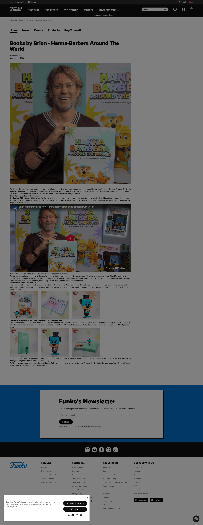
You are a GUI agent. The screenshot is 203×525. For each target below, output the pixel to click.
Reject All (75, 509)
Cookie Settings (75, 515)
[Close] (87, 498)
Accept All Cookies (75, 503)
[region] (47, 508)
